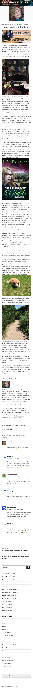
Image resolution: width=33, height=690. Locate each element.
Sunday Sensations (7, 660)
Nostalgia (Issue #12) (7, 610)
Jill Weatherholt (12, 474)
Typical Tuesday (6, 666)
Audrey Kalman (11, 507)
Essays (4, 623)
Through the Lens (7, 663)
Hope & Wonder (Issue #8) (9, 598)
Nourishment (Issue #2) (8, 580)
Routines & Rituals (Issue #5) (10, 589)
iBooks (20, 417)
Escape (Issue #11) (7, 607)
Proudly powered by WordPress (10, 686)
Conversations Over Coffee (9, 644)
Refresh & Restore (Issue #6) (10, 592)
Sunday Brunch (6, 651)
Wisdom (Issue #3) (7, 583)
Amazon (14, 417)
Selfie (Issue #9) (6, 601)
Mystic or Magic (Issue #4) (9, 586)
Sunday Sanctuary (7, 657)
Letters (4, 626)
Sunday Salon (6, 654)
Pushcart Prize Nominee (8, 620)
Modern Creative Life (15, 2)
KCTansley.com (20, 416)
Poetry (4, 629)
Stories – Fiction (6, 632)
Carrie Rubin (11, 442)
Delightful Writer (22, 24)
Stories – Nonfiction (7, 635)
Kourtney (10, 456)
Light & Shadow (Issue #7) (12, 425)
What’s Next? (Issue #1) (8, 576)
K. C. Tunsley (8, 429)
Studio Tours (5, 648)
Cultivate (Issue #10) (7, 604)
